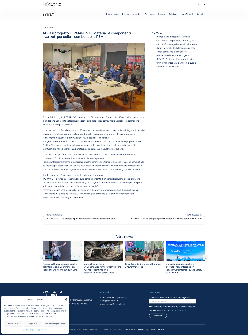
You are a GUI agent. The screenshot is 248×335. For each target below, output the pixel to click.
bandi (153, 330)
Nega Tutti (33, 324)
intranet (161, 330)
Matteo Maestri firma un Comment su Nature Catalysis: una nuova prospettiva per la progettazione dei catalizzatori (102, 268)
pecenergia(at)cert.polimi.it (112, 304)
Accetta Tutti (13, 324)
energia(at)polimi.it (109, 300)
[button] (65, 299)
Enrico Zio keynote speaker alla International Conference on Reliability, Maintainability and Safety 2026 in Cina (184, 268)
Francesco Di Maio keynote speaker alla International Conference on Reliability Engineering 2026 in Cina (60, 267)
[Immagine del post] (62, 251)
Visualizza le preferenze (55, 324)
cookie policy (143, 330)
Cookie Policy (28, 330)
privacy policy (130, 330)
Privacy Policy (40, 330)
